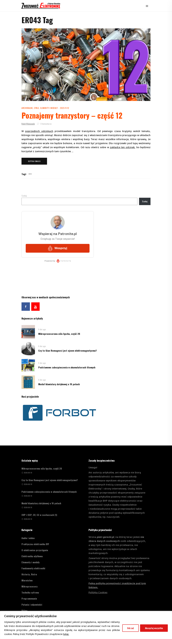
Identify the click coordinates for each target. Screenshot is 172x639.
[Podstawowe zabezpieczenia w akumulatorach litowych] (28, 365)
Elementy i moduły (49, 107)
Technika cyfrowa (30, 592)
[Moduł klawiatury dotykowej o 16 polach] (28, 381)
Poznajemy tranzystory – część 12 (72, 115)
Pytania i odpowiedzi (32, 604)
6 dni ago (42, 329)
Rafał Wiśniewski (28, 123)
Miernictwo (27, 580)
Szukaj (24, 195)
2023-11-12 (64, 107)
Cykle (36, 107)
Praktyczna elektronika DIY (35, 544)
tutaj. (66, 634)
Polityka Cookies (98, 592)
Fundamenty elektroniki (33, 568)
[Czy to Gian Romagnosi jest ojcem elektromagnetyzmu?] (28, 348)
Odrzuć (130, 628)
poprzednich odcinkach (39, 131)
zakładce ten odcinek (122, 147)
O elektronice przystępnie (35, 550)
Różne (24, 610)
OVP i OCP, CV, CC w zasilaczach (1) (39, 515)
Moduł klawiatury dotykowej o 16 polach (59, 384)
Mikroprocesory (29, 586)
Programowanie (29, 598)
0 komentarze (46, 123)
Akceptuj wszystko (154, 628)
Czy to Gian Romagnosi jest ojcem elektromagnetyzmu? (67, 350)
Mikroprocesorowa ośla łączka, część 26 (59, 333)
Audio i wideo (28, 538)
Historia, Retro (29, 574)
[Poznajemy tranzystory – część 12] (86, 64)
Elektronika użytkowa (32, 556)
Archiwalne (27, 107)
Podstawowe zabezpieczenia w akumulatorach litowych (66, 367)
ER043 (30, 174)
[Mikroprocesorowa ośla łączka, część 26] (28, 331)
